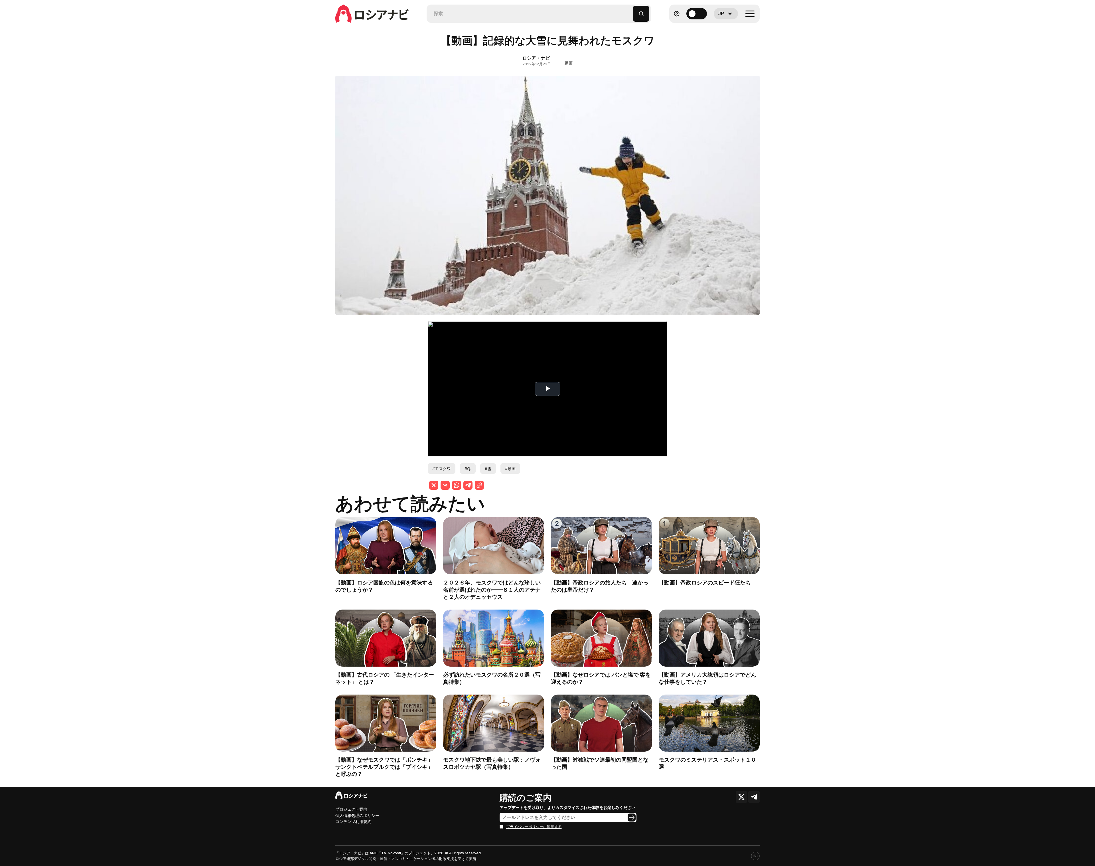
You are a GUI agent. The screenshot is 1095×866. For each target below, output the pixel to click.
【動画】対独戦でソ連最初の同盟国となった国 (599, 763)
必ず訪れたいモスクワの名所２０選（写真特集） (492, 678)
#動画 (510, 468)
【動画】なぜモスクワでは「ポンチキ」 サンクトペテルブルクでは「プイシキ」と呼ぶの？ (386, 766)
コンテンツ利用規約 (353, 821)
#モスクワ (441, 468)
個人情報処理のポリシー (357, 815)
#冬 (468, 468)
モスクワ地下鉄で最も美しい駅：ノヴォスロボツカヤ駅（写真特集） (492, 763)
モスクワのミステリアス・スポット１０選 (707, 763)
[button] (629, 11)
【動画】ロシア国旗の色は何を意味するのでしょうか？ (384, 586)
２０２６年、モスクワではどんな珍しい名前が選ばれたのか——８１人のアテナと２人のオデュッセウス (492, 589)
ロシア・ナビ (536, 58)
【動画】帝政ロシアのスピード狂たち (705, 582)
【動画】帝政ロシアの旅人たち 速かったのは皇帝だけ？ (599, 586)
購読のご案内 (525, 797)
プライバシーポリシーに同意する (534, 827)
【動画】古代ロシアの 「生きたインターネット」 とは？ (384, 678)
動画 (569, 62)
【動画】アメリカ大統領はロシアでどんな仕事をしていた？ (707, 678)
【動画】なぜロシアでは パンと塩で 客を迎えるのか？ (601, 678)
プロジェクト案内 (351, 809)
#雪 (488, 468)
